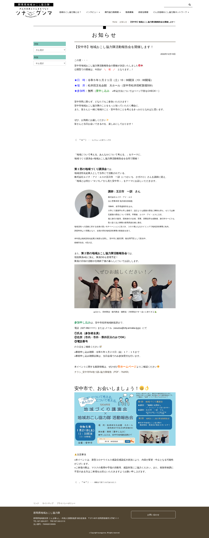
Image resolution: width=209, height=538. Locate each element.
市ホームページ (127, 366)
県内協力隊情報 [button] (112, 12)
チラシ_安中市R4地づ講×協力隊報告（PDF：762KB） (102, 371)
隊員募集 (130, 12)
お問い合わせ (153, 514)
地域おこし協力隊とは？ (70, 12)
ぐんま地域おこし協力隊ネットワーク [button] (170, 12)
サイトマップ (47, 503)
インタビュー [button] (92, 12)
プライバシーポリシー (66, 503)
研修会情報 (143, 12)
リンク (36, 503)
